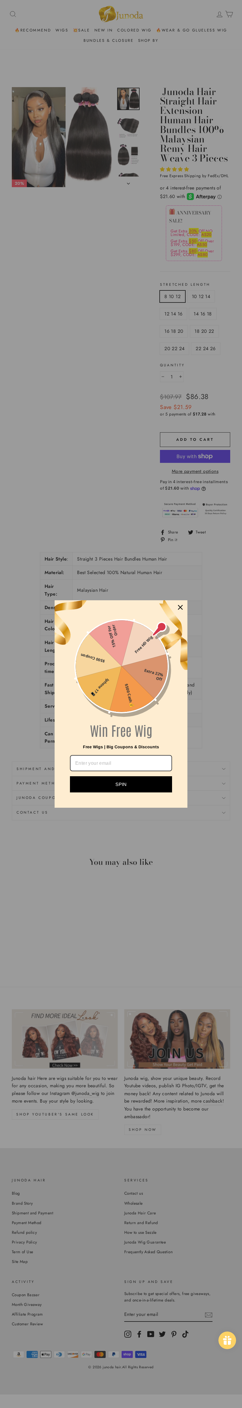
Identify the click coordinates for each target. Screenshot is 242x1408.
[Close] (180, 607)
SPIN (121, 784)
